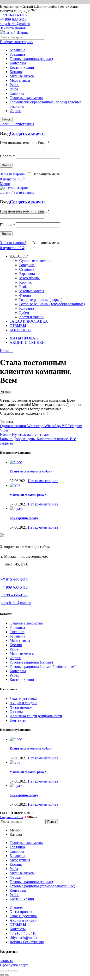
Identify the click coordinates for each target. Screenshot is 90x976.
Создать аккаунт (27, 133)
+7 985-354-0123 (14, 595)
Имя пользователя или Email (24, 142)
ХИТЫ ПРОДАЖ (24, 338)
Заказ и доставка (23, 699)
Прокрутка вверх (14, 965)
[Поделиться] (7, 970)
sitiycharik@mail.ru (15, 24)
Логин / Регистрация (27, 942)
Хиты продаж (21, 707)
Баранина (17, 50)
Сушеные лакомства (26, 98)
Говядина (17, 54)
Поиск (6, 119)
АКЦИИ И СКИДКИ (27, 342)
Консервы (18, 63)
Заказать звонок (13, 28)
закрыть (6, 443)
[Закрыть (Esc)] (2, 970)
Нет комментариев (43, 481)
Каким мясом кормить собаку (31, 471)
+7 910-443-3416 (13, 15)
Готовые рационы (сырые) (31, 59)
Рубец (14, 85)
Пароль (7, 156)
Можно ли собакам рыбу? (28, 495)
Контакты (18, 720)
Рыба (14, 89)
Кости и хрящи (22, 67)
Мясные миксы (22, 76)
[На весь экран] (11, 970)
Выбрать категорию (16, 42)
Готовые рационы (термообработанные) (42, 666)
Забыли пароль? (13, 174)
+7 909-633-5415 (13, 19)
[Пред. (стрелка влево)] (2, 975)
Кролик (16, 72)
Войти (6, 165)
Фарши (15, 111)
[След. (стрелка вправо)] (7, 975)
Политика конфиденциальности (36, 716)
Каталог (6, 351)
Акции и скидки (23, 703)
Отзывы (16, 712)
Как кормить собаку (24, 518)
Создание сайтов (11, 817)
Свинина (17, 93)
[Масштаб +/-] (16, 970)
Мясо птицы (20, 80)
